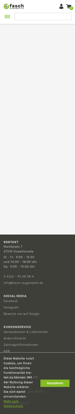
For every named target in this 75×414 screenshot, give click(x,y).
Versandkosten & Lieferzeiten (26, 332)
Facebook (11, 301)
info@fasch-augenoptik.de (23, 283)
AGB (7, 351)
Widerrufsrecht (15, 338)
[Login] (61, 6)
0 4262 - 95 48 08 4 (19, 276)
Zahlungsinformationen (21, 344)
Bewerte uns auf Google (22, 314)
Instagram (11, 307)
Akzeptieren (55, 383)
